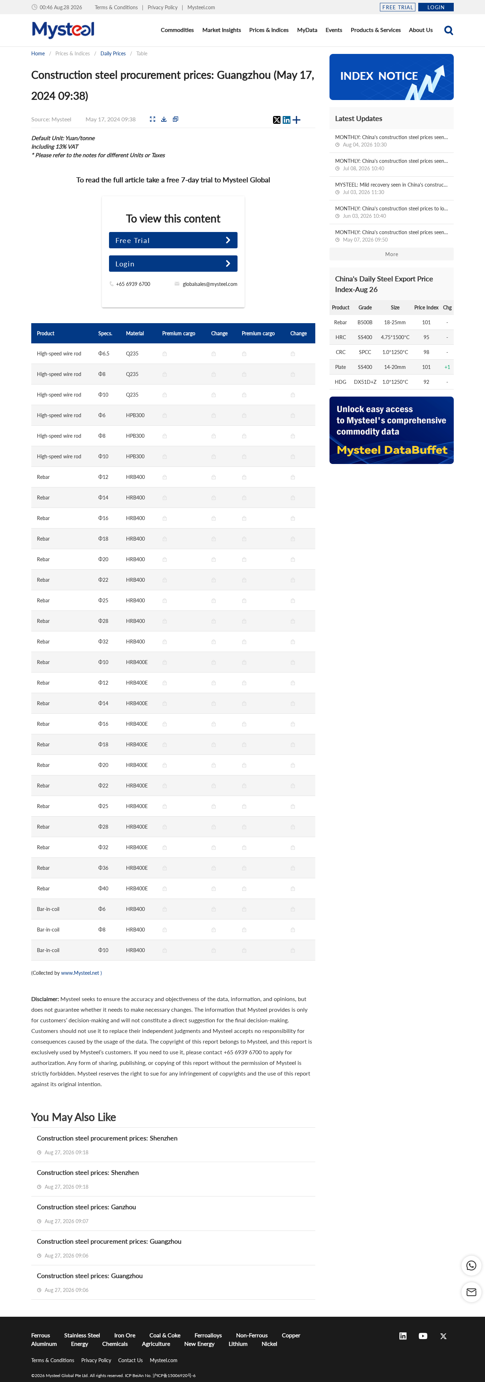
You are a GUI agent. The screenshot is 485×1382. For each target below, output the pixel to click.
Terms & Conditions (117, 7)
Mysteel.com (201, 7)
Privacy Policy (163, 7)
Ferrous (40, 1335)
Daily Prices (113, 53)
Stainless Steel (82, 1335)
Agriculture (156, 1343)
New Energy (199, 1343)
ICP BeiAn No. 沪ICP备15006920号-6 (160, 1375)
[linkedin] (286, 120)
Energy (79, 1343)
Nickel (269, 1343)
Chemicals (115, 1343)
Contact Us (131, 1360)
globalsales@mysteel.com (210, 284)
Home (38, 53)
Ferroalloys (208, 1335)
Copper (291, 1335)
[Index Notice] (391, 77)
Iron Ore (124, 1335)
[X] (276, 120)
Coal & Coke (164, 1335)
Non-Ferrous (252, 1335)
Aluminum (44, 1343)
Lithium (238, 1343)
